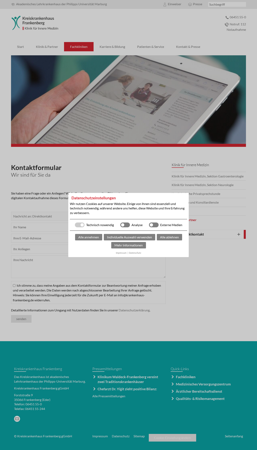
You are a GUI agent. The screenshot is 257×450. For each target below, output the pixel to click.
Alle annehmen (88, 237)
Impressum (121, 252)
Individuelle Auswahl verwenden (129, 237)
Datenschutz (135, 252)
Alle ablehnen (169, 237)
